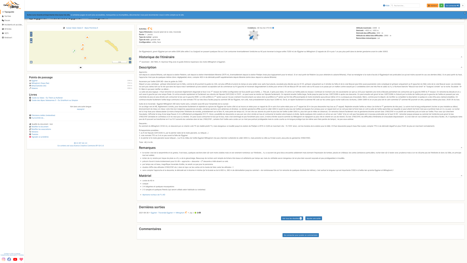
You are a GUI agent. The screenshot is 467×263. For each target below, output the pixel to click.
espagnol (80, 109)
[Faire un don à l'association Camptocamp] (21, 260)
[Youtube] (15, 260)
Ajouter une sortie (314, 218)
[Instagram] (3, 260)
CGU (11, 253)
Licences (17, 253)
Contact (6, 253)
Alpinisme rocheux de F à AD (153, 195)
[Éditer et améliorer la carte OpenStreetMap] (130, 59)
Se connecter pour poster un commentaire (300, 235)
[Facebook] (9, 260)
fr (462, 6)
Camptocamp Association (9, 255)
